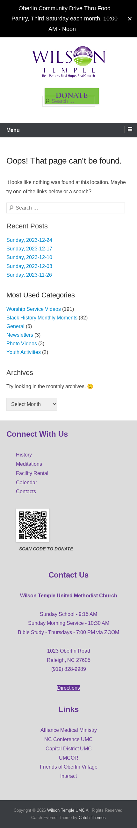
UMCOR (68, 758)
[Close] (130, 19)
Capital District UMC (69, 748)
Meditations (29, 464)
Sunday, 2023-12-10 (29, 257)
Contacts (26, 491)
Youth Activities (23, 352)
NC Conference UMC (68, 739)
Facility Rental (32, 473)
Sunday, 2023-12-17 (29, 248)
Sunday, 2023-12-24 (29, 240)
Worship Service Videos (33, 309)
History (24, 454)
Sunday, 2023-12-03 (29, 266)
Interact (68, 776)
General (15, 326)
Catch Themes (92, 817)
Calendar (26, 482)
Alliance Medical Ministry (68, 730)
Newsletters (19, 335)
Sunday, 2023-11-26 (29, 275)
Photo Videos (21, 343)
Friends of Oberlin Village (68, 767)
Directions (68, 688)
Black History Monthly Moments (41, 317)
